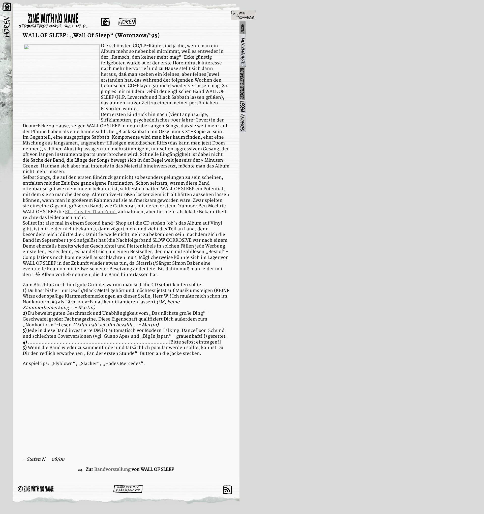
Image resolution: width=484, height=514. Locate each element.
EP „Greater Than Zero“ (91, 211)
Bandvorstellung (113, 469)
